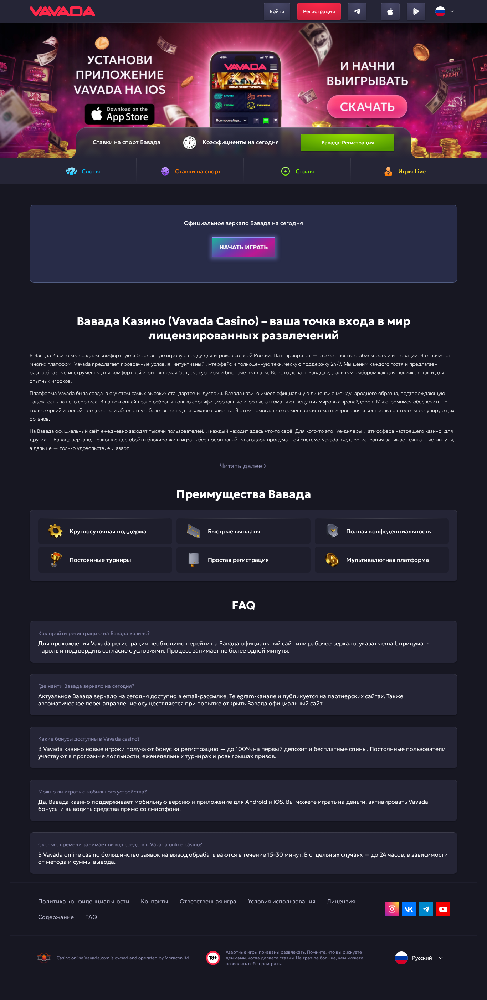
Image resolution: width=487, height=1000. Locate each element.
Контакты (154, 901)
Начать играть (243, 247)
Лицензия (341, 901)
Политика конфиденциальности (83, 901)
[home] (62, 11)
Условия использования (282, 901)
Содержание (56, 916)
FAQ (91, 916)
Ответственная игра (208, 901)
